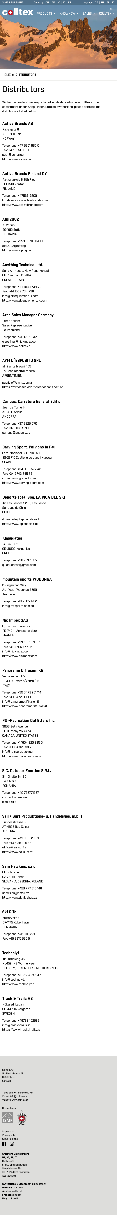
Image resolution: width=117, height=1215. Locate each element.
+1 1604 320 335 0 (30, 742)
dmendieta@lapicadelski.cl (20, 519)
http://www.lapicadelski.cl (20, 523)
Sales (87, 13)
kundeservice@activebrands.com (25, 200)
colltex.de (19, 1187)
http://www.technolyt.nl (18, 984)
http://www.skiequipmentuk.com (24, 300)
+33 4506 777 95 (20, 647)
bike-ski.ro (9, 801)
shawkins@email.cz (15, 893)
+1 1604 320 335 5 (21, 747)
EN (102, 2)
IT (64, 2)
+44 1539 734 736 (21, 291)
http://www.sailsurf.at (17, 852)
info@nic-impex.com (16, 651)
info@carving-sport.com (19, 478)
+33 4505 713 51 (29, 642)
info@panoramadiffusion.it (20, 701)
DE (53, 2)
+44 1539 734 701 (30, 286)
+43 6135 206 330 (30, 838)
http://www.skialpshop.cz (19, 897)
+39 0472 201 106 (20, 697)
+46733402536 (28, 1020)
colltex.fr (16, 1195)
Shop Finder (36, 106)
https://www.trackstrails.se (21, 1029)
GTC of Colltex (10, 1139)
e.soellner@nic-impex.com (20, 341)
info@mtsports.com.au (18, 606)
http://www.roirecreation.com (22, 756)
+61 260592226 (28, 601)
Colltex (105, 13)
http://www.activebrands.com (22, 204)
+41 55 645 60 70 (23, 1092)
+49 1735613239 (29, 337)
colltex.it (13, 1198)
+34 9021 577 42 (29, 469)
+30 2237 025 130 (30, 560)
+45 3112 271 (26, 934)
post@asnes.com (14, 154)
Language (87, 2)
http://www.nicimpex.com (19, 656)
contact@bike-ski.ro (16, 797)
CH (47, 2)
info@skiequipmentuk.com (20, 296)
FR (69, 2)
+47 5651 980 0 (28, 145)
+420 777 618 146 (30, 888)
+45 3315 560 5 (19, 938)
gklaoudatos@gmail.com (19, 564)
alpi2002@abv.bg (14, 245)
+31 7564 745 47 (29, 975)
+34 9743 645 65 (20, 473)
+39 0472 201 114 (29, 692)
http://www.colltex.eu (17, 346)
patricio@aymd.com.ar (17, 382)
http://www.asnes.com (17, 159)
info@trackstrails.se (16, 1025)
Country (38, 2)
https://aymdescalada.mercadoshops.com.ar (32, 387)
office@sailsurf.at (15, 847)
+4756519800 (27, 195)
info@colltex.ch (18, 1096)
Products (45, 13)
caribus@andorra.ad (16, 432)
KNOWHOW (68, 13)
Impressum (8, 1131)
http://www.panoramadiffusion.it (24, 706)
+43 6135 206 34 (20, 842)
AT (59, 2)
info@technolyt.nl (14, 979)
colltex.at (17, 1191)
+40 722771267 (28, 792)
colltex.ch (41, 1184)
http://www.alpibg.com (17, 250)
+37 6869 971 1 (19, 428)
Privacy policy (9, 1135)
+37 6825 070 (27, 423)
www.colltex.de (20, 1100)
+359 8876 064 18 (30, 241)
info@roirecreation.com (18, 751)
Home (6, 74)
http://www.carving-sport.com (23, 482)
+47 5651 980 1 (19, 150)
